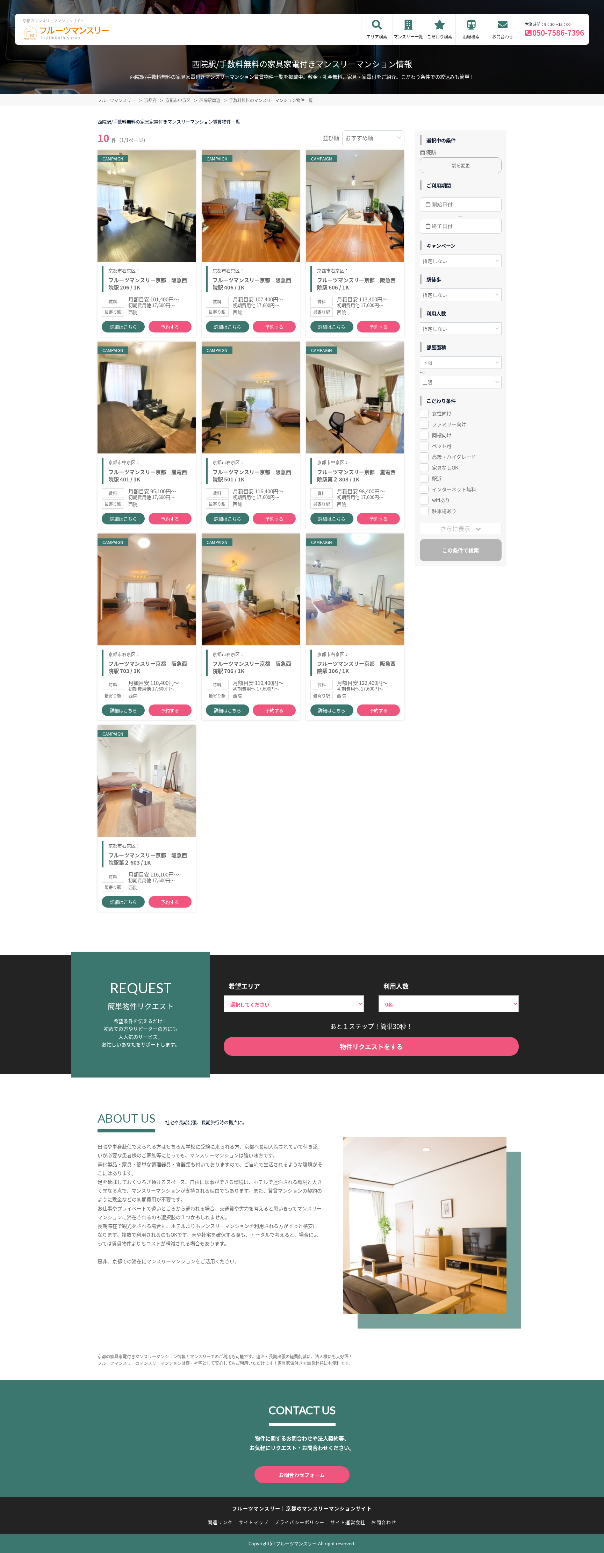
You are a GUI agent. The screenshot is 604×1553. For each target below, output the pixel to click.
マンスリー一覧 (408, 37)
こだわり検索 (439, 37)
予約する (170, 326)
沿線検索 (471, 37)
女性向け (442, 413)
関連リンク (220, 1522)
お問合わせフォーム (302, 1474)
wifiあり (441, 499)
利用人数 (396, 985)
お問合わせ (502, 37)
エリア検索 (376, 37)
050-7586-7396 (558, 32)
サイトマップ (254, 1522)
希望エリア (244, 985)
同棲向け (442, 434)
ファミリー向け (449, 424)
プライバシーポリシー (299, 1522)
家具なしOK (445, 467)
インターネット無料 (454, 489)
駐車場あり (444, 510)
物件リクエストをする (371, 1046)
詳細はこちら (123, 326)
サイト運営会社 (347, 1522)
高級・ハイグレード (454, 456)
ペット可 (442, 445)
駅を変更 (461, 165)
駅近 (437, 478)
